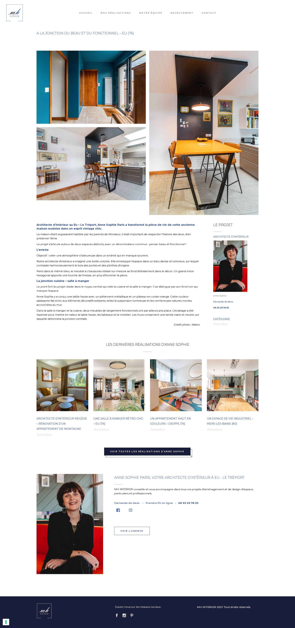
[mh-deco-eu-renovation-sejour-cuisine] (91, 163)
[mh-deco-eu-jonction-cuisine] (203, 133)
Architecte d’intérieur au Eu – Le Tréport (66, 224)
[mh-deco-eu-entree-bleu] (91, 87)
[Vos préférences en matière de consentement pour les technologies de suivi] (6, 622)
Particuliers (220, 324)
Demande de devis (223, 301)
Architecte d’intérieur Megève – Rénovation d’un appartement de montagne (62, 423)
